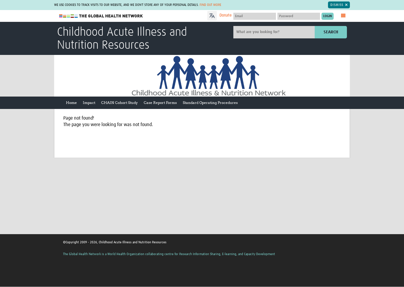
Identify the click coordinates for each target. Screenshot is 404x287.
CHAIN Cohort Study (119, 102)
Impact (89, 102)
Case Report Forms (160, 102)
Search (331, 32)
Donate (225, 15)
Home (71, 102)
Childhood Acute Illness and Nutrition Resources (122, 39)
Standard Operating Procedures (210, 102)
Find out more (210, 4)
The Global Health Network (101, 16)
